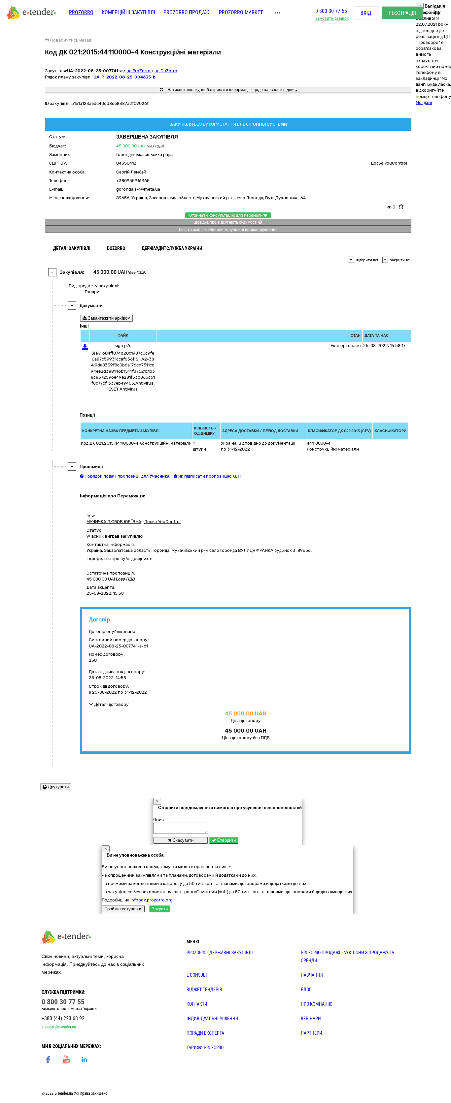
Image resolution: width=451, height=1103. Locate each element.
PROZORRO (81, 12)
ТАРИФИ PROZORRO (205, 1047)
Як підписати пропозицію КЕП (209, 476)
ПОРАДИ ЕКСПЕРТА (205, 1033)
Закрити (160, 908)
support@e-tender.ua (59, 1026)
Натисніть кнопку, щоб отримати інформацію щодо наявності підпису (231, 89)
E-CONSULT (197, 975)
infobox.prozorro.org (151, 900)
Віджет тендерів (204, 989)
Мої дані (424, 102)
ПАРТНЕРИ (311, 1033)
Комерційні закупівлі (128, 12)
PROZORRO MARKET (241, 12)
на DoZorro (166, 70)
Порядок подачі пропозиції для (126, 476)
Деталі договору (111, 704)
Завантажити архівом (108, 318)
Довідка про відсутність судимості (226, 222)
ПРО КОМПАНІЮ (316, 1004)
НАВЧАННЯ (312, 975)
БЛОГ (306, 989)
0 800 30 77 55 (331, 11)
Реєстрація (402, 13)
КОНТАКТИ (197, 1004)
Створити (226, 840)
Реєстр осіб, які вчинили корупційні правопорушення (228, 229)
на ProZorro (138, 70)
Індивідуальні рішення (212, 1018)
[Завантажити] (85, 348)
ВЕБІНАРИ (311, 1018)
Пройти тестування (123, 908)
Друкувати (58, 786)
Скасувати (182, 840)
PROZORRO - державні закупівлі (220, 952)
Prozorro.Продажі (187, 12)
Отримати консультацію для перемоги (226, 215)
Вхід (366, 13)
